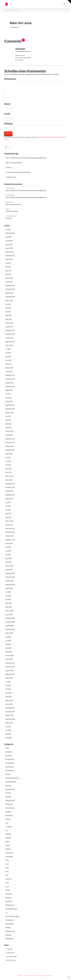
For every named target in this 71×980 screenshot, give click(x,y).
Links (6, 871)
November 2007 (10, 666)
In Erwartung (9, 852)
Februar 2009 (9, 610)
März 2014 (8, 397)
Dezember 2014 (10, 375)
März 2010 (8, 562)
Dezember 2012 (10, 438)
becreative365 (9, 766)
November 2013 (10, 409)
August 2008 (9, 633)
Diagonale (8, 796)
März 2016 (8, 319)
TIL (6, 912)
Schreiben (8, 897)
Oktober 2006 (9, 715)
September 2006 (10, 719)
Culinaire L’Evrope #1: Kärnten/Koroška (18, 172)
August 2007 (9, 678)
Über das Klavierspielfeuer (14, 163)
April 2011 (8, 513)
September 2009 (10, 584)
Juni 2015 (8, 352)
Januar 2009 (9, 614)
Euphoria (8, 819)
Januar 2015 (9, 371)
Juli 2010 (8, 547)
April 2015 (8, 360)
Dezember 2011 (10, 483)
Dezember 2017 (10, 255)
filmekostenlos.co (11, 216)
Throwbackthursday (11, 909)
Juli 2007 (8, 681)
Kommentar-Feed (11, 956)
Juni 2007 (8, 685)
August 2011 (9, 498)
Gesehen (7, 849)
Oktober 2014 (9, 382)
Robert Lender (10, 188)
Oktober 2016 (9, 293)
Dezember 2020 (10, 233)
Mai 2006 (8, 734)
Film (6, 823)
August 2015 (9, 345)
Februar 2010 (9, 565)
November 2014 (10, 379)
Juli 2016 (8, 304)
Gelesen (7, 845)
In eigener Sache (11, 177)
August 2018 (9, 248)
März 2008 (8, 651)
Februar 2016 (9, 323)
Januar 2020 (9, 240)
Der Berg (8, 167)
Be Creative (8, 755)
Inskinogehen (9, 856)
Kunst (7, 864)
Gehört (7, 841)
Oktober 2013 (9, 412)
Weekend (8, 927)
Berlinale (8, 774)
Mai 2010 (8, 554)
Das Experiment (10, 789)
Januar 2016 (9, 326)
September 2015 (10, 341)
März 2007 (8, 696)
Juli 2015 (8, 349)
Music (7, 882)
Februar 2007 (9, 700)
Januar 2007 (9, 704)
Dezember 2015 (10, 330)
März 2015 (8, 364)
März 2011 (8, 517)
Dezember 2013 (10, 405)
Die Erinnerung (9, 808)
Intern (7, 860)
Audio (7, 748)
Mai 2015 (8, 356)
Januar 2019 (9, 244)
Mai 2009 (8, 599)
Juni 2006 (8, 730)
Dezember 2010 (10, 528)
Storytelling (8, 901)
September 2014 (10, 386)
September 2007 (10, 674)
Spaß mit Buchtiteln (12, 211)
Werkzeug (8, 935)
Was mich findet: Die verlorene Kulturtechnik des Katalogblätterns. (26, 158)
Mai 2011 (8, 509)
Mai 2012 (8, 465)
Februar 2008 (9, 655)
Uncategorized (9, 920)
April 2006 (8, 737)
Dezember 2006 (10, 708)
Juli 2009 (8, 592)
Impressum (27, 975)
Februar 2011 (9, 521)
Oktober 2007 (9, 670)
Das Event (8, 785)
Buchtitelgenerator (10, 781)
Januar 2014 (9, 401)
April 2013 (8, 423)
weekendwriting (10, 931)
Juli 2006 (8, 726)
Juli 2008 (8, 637)
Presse (21, 975)
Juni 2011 (8, 506)
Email (7, 113)
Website (8, 123)
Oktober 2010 (9, 536)
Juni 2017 (8, 263)
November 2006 (10, 711)
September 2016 (10, 296)
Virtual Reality (9, 923)
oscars (7, 886)
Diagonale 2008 (10, 800)
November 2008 (10, 622)
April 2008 (8, 648)
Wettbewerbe (9, 938)
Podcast (7, 890)
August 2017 (9, 259)
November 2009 (10, 577)
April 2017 (8, 270)
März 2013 (8, 427)
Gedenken (8, 834)
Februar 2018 (9, 252)
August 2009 (9, 588)
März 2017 (8, 274)
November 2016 (10, 289)
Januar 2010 (9, 569)
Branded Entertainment (12, 778)
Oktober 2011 (9, 491)
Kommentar (10, 78)
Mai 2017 (8, 266)
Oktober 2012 (9, 446)
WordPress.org (10, 960)
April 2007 (8, 693)
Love (6, 875)
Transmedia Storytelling (12, 916)
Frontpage (8, 826)
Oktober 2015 (9, 338)
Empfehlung (8, 815)
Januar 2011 (9, 524)
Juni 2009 (8, 595)
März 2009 (8, 607)
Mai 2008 (8, 644)
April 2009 (8, 603)
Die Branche (9, 804)
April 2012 (8, 468)
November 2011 (10, 487)
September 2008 (10, 629)
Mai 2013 (8, 420)
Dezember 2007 (10, 663)
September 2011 (10, 494)
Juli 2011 (8, 502)
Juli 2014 (8, 394)
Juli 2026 (8, 229)
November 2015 (10, 334)
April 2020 (8, 237)
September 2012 (10, 450)
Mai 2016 (8, 311)
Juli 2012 (8, 457)
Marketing (8, 879)
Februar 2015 (9, 367)
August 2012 (9, 453)
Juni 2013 (8, 416)
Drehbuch (8, 811)
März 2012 (8, 472)
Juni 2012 (8, 461)
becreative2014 (9, 759)
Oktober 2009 (9, 580)
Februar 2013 (9, 431)
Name (7, 103)
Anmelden (9, 949)
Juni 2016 (8, 308)
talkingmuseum (9, 905)
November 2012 (10, 442)
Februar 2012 (9, 476)
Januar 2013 (9, 435)
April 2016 (8, 315)
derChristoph (10, 195)
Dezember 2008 (10, 618)
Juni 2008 (8, 640)
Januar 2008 (9, 659)
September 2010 (10, 539)
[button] (64, 4)
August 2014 (9, 390)
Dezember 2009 (10, 573)
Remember (8, 894)
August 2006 (9, 722)
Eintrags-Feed (10, 952)
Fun (6, 830)
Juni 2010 (8, 551)
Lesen (7, 867)
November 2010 (10, 532)
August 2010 (9, 543)
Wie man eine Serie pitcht (13, 204)
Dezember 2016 (10, 285)
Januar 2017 (9, 281)
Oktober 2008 (9, 625)
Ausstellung (8, 752)
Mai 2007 (8, 689)
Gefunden (8, 837)
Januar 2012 (9, 480)
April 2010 (8, 558)
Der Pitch (8, 793)
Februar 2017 (9, 278)
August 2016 (9, 300)
